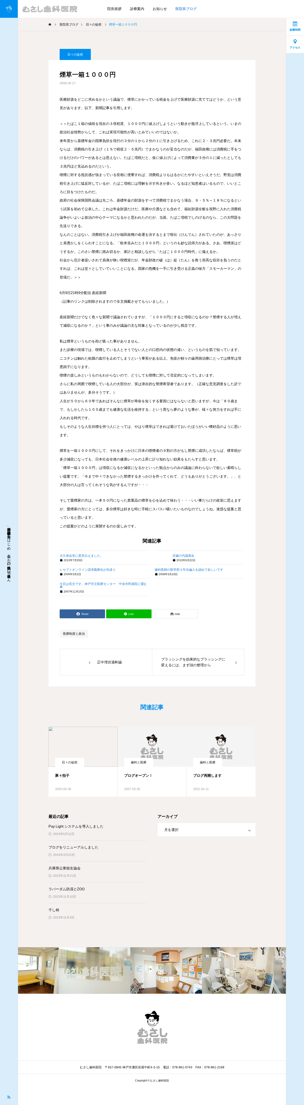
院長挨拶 (114, 9)
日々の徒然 (75, 54)
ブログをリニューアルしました (73, 847)
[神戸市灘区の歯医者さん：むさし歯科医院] (41, 9)
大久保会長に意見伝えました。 (81, 555)
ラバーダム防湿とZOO (67, 889)
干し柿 (54, 910)
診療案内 (137, 9)
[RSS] (9, 1097)
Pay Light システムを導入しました (76, 826)
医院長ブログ (186, 9)
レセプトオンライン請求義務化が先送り (88, 569)
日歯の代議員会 (183, 555)
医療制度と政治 (74, 633)
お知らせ (160, 9)
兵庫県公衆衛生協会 (65, 868)
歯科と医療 (138, 762)
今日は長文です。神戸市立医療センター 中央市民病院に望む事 (103, 585)
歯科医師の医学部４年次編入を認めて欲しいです (189, 569)
